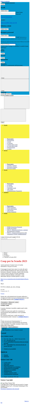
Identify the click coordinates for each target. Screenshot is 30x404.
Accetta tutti (6, 304)
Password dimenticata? (6, 17)
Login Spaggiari (12, 43)
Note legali (6, 364)
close (2, 122)
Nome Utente (19, 12)
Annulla (3, 93)
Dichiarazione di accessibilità (11, 368)
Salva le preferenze (13, 327)
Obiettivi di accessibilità (10, 349)
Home (5, 252)
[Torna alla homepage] (15, 95)
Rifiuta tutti (13, 302)
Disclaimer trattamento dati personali (10, 389)
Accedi (2, 4)
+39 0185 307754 (10, 340)
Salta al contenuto (5, 1)
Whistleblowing (8, 371)
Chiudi (2, 53)
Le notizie (6, 255)
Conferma (8, 93)
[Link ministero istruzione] (8, 2)
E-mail (17, 37)
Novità (5, 254)
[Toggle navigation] (13, 115)
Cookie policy (7, 362)
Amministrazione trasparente (11, 374)
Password (18, 14)
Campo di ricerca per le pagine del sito (10, 237)
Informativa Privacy (9, 365)
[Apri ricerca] (16, 102)
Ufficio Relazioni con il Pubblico (12, 367)
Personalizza (4, 302)
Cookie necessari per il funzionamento (10, 321)
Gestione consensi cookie (10, 372)
